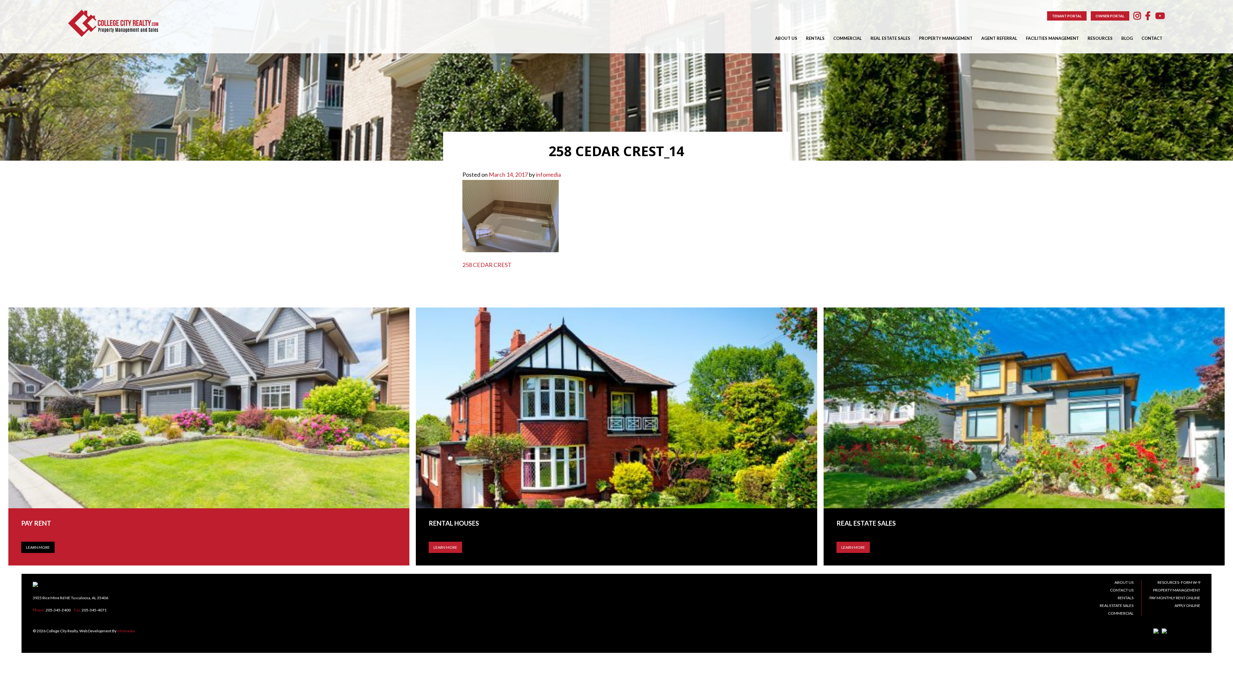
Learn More (38, 547)
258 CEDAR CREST (487, 264)
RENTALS (815, 38)
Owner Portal (1110, 16)
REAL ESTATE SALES (890, 38)
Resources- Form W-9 (1179, 582)
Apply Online (1187, 605)
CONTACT (1151, 38)
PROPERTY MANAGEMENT (946, 38)
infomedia (548, 174)
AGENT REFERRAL (999, 38)
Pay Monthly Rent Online (1175, 597)
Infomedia (126, 630)
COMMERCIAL (847, 38)
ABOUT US (786, 38)
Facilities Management (1052, 38)
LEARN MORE (445, 547)
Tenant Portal (1067, 16)
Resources (1100, 38)
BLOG (1127, 38)
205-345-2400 (58, 610)
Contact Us (1121, 590)
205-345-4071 (94, 610)
